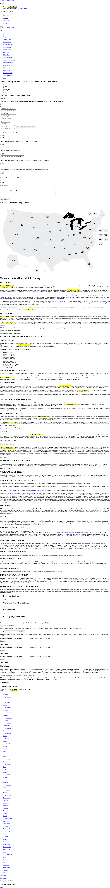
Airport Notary (7, 47)
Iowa (4, 767)
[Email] (55, 878)
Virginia (5, 862)
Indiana (5, 761)
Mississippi (6, 805)
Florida (5, 736)
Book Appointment (5, 199)
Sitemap (2, 887)
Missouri (5, 808)
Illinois (5, 756)
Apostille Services (7, 44)
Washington (6, 865)
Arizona (5, 705)
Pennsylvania (6, 841)
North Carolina (7, 829)
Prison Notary (6, 55)
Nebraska (5, 813)
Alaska (5, 700)
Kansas (5, 772)
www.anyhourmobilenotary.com (34, 490)
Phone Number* (4, 623)
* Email (2, 631)
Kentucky (5, 777)
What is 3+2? (13, 190)
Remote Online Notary (9, 60)
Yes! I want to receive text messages (35, 623)
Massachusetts (6, 798)
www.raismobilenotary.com (15, 490)
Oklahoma (6, 836)
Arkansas (5, 710)
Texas (4, 852)
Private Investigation (8, 67)
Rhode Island (6, 844)
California (5, 715)
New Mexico (6, 823)
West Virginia (6, 867)
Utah (4, 857)
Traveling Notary (7, 57)
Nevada (5, 816)
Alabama (5, 694)
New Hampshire (7, 818)
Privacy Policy (7, 70)
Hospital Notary (7, 49)
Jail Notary (6, 52)
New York (5, 826)
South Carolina (7, 847)
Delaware (5, 730)
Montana (5, 810)
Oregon (5, 839)
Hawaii (5, 746)
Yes (3, 135)
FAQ (4, 78)
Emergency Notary (8, 62)
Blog (4, 36)
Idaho (4, 751)
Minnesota (6, 803)
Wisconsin (5, 870)
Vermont (5, 860)
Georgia (5, 741)
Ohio (4, 834)
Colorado (5, 720)
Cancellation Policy (8, 73)
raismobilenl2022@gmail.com (19, 8)
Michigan (5, 800)
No (3, 137)
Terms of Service (7, 75)
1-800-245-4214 (12, 7)
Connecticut (6, 725)
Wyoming (5, 872)
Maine (4, 787)
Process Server (7, 42)
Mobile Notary (7, 39)
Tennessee (9, 854)
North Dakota (6, 831)
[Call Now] (55, 875)
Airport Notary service (5, 297)
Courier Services (7, 65)
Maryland (5, 792)
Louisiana (5, 782)
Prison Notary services (70, 297)
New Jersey (6, 821)
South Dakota (6, 849)
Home (4, 34)
